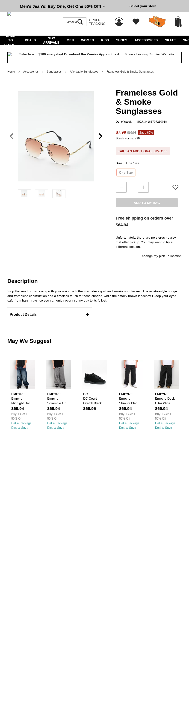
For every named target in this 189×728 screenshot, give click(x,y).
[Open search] (80, 22)
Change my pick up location (162, 256)
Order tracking (97, 21)
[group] (66, 6)
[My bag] (178, 22)
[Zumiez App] (94, 57)
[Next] (101, 136)
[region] (56, 143)
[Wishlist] (136, 21)
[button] (56, 136)
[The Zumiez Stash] (157, 22)
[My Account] (119, 19)
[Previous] (11, 136)
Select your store (143, 6)
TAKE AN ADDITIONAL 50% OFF (143, 151)
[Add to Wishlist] (175, 187)
